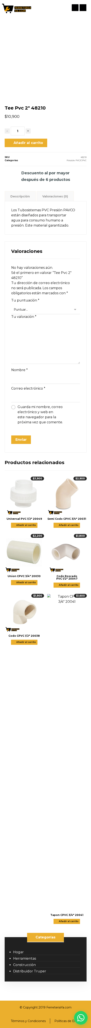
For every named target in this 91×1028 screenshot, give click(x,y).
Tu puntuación (25, 300)
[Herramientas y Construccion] (16, 8)
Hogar (18, 952)
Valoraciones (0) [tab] (55, 196)
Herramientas (24, 958)
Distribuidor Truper (29, 971)
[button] (83, 7)
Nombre (19, 370)
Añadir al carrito (28, 143)
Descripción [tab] (20, 196)
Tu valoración (23, 317)
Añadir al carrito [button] (26, 525)
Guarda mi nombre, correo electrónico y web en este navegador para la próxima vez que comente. (40, 414)
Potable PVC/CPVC (77, 160)
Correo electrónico (28, 388)
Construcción (24, 965)
